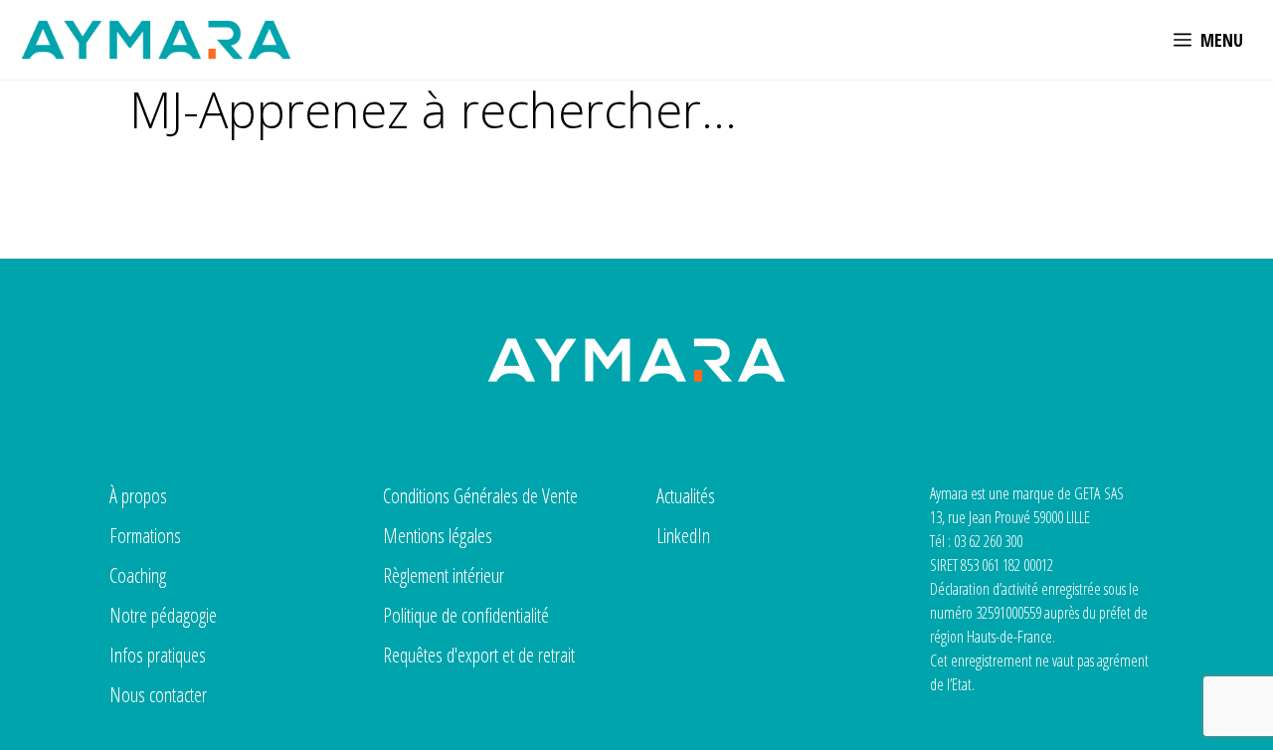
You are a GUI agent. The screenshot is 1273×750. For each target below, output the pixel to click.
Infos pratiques (157, 655)
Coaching (137, 575)
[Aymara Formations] (156, 40)
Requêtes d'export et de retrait (479, 655)
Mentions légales (437, 535)
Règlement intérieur (443, 575)
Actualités (685, 495)
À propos (138, 495)
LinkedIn (683, 535)
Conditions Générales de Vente (480, 495)
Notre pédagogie (163, 615)
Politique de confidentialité (466, 615)
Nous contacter (158, 694)
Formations (145, 535)
